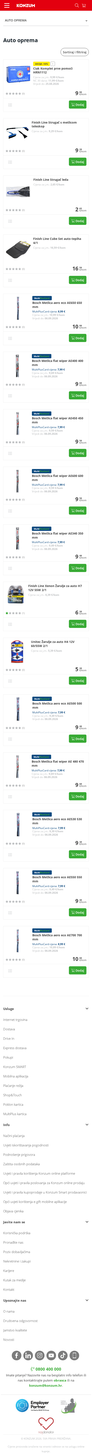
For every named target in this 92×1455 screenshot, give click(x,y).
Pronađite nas (13, 1242)
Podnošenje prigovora (19, 1154)
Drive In (8, 1038)
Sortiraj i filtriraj (74, 52)
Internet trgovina (15, 1019)
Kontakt (8, 1289)
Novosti (8, 1339)
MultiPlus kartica (15, 1114)
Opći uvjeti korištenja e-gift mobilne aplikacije (35, 1202)
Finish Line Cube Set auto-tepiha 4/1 (57, 241)
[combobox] (46, 20)
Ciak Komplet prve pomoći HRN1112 (53, 71)
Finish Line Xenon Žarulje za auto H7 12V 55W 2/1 (55, 588)
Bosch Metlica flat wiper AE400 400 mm (57, 363)
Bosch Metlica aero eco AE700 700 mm (57, 937)
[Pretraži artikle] (77, 5)
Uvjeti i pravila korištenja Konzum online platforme (39, 1173)
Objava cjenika (13, 1211)
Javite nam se (14, 1222)
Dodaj (79, 105)
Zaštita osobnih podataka (21, 1164)
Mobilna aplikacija (15, 1076)
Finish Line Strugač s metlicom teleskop (54, 124)
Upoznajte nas (14, 1300)
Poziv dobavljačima (16, 1252)
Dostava (9, 1029)
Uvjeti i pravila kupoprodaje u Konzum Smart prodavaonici (45, 1192)
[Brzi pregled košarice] (87, 5)
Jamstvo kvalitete (15, 1330)
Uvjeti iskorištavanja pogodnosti (26, 1145)
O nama (9, 1311)
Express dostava (15, 1048)
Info (6, 1125)
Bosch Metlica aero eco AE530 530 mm (57, 821)
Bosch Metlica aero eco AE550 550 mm (57, 879)
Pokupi (8, 1057)
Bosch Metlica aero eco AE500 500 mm (57, 706)
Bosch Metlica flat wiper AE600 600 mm (57, 478)
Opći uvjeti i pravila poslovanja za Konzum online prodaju (44, 1183)
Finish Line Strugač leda (50, 180)
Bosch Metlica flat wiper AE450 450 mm (57, 420)
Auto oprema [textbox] (16, 20)
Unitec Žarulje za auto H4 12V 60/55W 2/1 (52, 644)
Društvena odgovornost (20, 1321)
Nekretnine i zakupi (17, 1261)
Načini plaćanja (14, 1136)
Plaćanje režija (13, 1085)
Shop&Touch (12, 1095)
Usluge (8, 1009)
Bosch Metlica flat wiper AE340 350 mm (57, 535)
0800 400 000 (47, 1369)
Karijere (8, 1270)
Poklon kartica (13, 1104)
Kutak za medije (14, 1280)
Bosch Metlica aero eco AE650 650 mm (57, 305)
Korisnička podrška (16, 1233)
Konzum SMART (14, 1067)
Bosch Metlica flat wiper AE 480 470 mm (58, 764)
